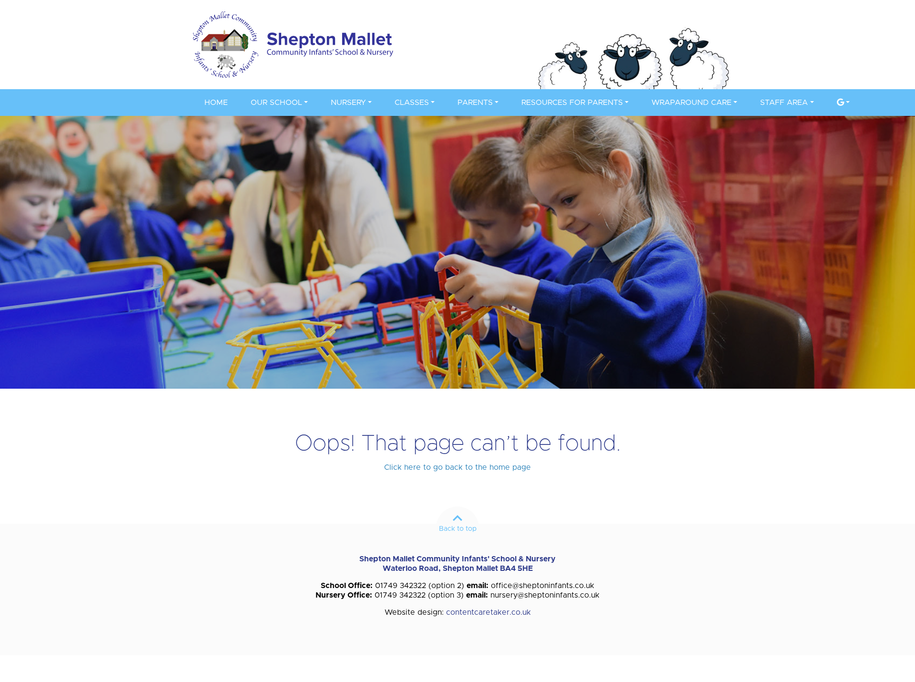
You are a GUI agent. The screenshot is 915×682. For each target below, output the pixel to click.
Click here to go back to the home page (457, 467)
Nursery (348, 102)
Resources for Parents (572, 102)
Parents (475, 102)
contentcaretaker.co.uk (488, 612)
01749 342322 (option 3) (419, 595)
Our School (276, 102)
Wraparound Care (691, 102)
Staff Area (784, 102)
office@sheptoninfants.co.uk (542, 585)
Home (216, 102)
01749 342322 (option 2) (419, 585)
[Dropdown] (843, 102)
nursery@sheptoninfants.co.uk (545, 595)
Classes (412, 102)
